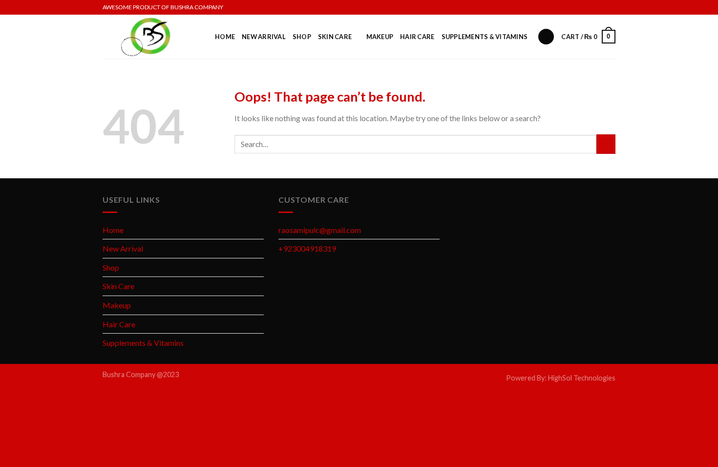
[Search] (546, 37)
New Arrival (264, 37)
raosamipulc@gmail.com (319, 229)
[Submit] (605, 143)
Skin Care (335, 37)
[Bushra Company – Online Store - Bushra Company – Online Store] (151, 37)
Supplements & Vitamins (485, 37)
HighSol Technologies (581, 378)
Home (225, 37)
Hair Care (417, 37)
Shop (302, 37)
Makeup (380, 37)
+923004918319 (307, 248)
